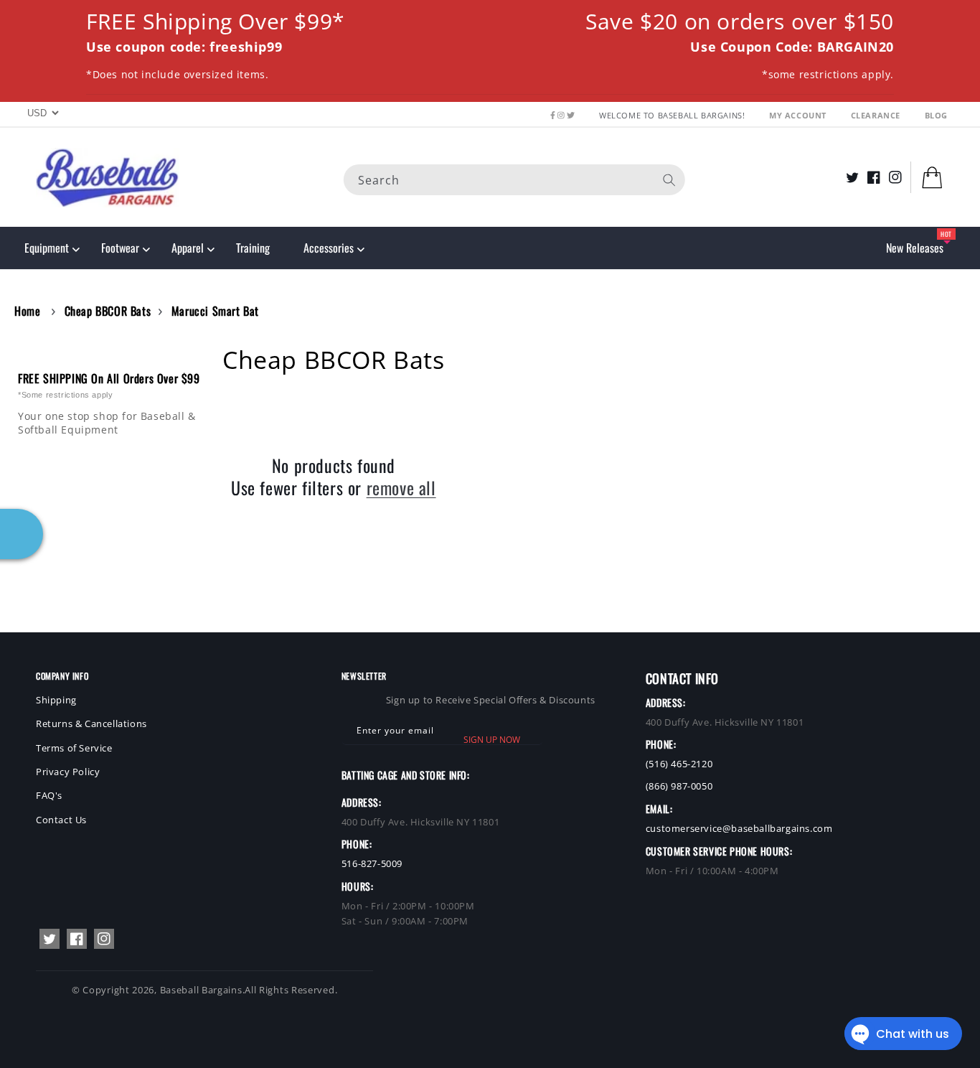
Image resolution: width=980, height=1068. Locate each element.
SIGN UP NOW (491, 740)
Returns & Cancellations (91, 723)
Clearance (877, 115)
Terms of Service (74, 747)
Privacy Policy (68, 771)
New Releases (914, 247)
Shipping (56, 699)
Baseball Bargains (201, 989)
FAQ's (49, 795)
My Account (799, 115)
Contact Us (61, 819)
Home (27, 310)
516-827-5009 (371, 863)
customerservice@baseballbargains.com (739, 828)
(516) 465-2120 (679, 763)
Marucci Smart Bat (215, 310)
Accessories (328, 247)
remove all (401, 488)
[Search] (669, 179)
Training (253, 247)
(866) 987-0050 (679, 785)
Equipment (46, 247)
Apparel (187, 247)
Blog (936, 115)
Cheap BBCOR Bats (108, 310)
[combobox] (514, 179)
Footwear (120, 247)
